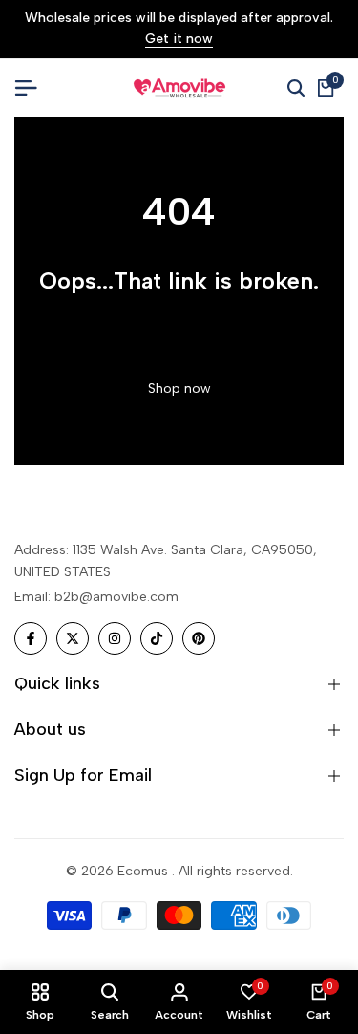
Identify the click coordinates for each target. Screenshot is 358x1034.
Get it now (179, 39)
